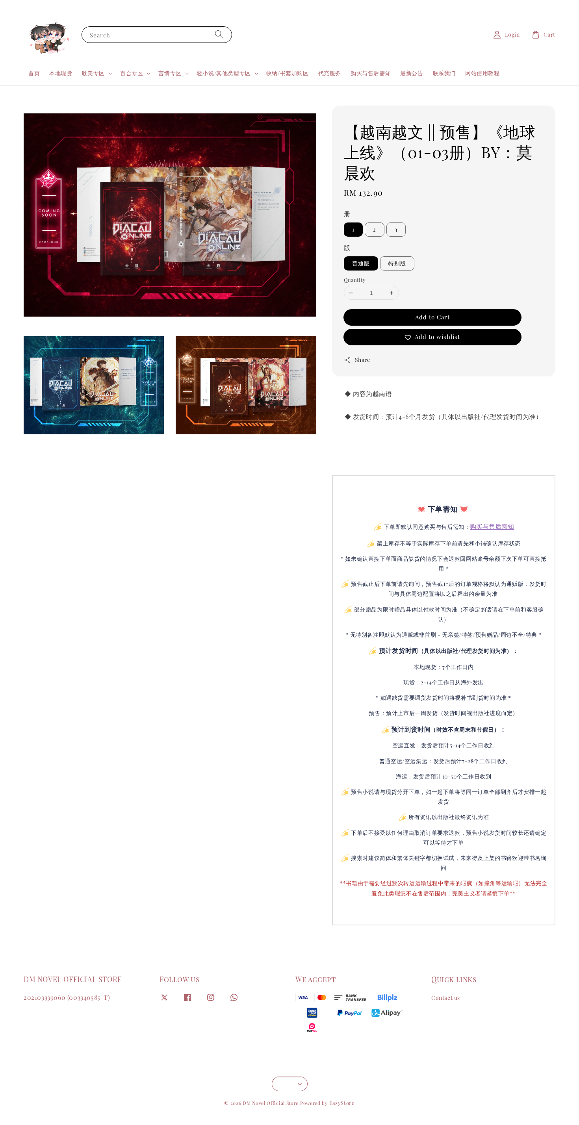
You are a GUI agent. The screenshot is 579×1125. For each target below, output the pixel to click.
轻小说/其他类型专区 (224, 73)
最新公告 (411, 73)
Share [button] (362, 359)
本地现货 (60, 73)
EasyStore (342, 1102)
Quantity (355, 279)
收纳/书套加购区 (287, 73)
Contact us (445, 997)
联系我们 (444, 73)
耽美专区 (93, 73)
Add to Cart (432, 317)
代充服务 (329, 73)
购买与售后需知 (371, 73)
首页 (34, 73)
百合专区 (131, 73)
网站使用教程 (482, 73)
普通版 (361, 263)
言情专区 (169, 73)
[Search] (219, 34)
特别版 (397, 263)
